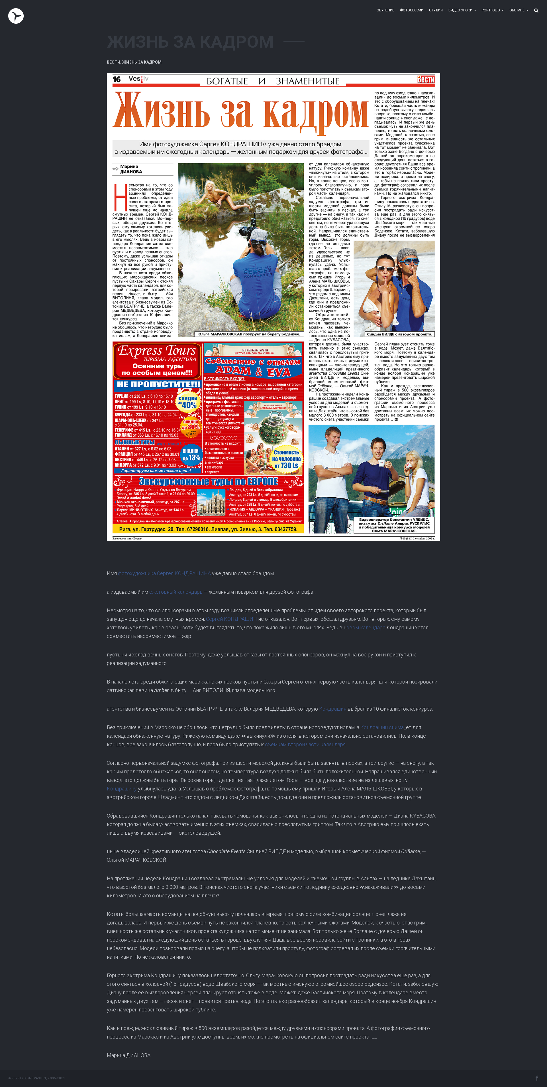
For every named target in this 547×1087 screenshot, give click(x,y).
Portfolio (491, 10)
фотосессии (411, 10)
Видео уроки (460, 10)
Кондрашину (122, 789)
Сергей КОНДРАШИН (231, 619)
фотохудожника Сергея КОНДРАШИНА (164, 573)
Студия (436, 10)
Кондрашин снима (382, 727)
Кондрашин (332, 709)
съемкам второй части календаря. (305, 744)
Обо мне (516, 10)
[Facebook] (536, 1078)
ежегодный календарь (176, 592)
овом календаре (365, 627)
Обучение (385, 10)
